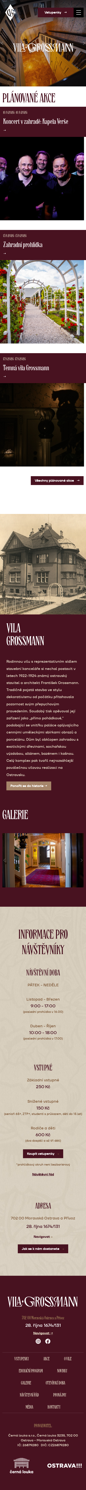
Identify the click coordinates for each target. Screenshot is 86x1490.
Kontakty (54, 1407)
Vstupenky (56, 12)
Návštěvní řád (43, 1174)
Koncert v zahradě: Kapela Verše (35, 120)
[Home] (10, 12)
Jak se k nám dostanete (43, 1249)
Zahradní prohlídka (22, 244)
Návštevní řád (29, 1395)
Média (29, 1407)
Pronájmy (59, 1395)
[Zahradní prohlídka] (42, 302)
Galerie (26, 1382)
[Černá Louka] (21, 1465)
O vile (68, 1358)
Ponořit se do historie (28, 786)
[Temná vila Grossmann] (42, 425)
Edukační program (31, 1370)
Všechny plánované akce (57, 480)
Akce (46, 1358)
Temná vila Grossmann (26, 367)
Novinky (62, 1370)
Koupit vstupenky (43, 1154)
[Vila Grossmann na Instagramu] (38, 1341)
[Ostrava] (64, 1465)
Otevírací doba (55, 1382)
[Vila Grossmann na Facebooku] (48, 1341)
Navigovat (43, 1237)
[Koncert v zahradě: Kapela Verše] (42, 178)
